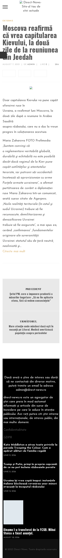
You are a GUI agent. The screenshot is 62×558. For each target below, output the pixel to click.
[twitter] (24, 73)
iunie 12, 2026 (9, 491)
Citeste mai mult (14, 251)
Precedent (33, 289)
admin (31, 64)
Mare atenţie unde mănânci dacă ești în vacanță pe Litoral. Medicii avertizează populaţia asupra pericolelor (31, 329)
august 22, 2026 (11, 538)
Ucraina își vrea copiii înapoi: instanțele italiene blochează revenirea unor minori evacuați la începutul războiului (30, 483)
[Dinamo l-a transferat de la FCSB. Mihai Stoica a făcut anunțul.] (13, 512)
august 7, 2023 (11, 64)
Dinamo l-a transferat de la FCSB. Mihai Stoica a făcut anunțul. (29, 531)
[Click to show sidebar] (3, 55)
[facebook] (9, 73)
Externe (8, 21)
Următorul (28, 321)
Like (43, 64)
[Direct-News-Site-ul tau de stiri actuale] (31, 6)
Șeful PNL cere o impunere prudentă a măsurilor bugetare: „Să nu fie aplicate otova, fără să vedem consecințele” (31, 297)
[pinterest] (40, 73)
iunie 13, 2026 (9, 455)
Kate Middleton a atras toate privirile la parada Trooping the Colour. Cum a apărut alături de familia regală (30, 447)
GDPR (7, 437)
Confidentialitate (15, 430)
